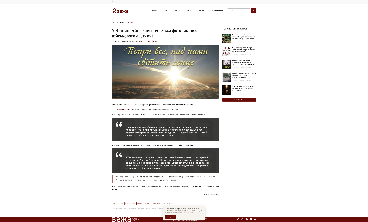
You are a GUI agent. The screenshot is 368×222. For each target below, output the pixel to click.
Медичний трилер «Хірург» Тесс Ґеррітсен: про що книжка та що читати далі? (243, 50)
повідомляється (125, 109)
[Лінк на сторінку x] (251, 219)
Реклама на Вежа (217, 11)
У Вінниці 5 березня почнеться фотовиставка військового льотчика (155, 33)
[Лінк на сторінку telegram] (247, 219)
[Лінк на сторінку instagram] (242, 219)
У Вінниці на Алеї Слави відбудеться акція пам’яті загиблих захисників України (243, 63)
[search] (253, 10)
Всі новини (239, 99)
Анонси (177, 11)
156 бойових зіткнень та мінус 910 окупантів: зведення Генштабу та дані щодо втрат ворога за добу (243, 37)
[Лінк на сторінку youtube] (255, 219)
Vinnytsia (115, 203)
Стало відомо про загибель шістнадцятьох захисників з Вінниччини (242, 88)
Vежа (121, 203)
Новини (154, 11)
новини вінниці (156, 203)
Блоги (189, 11)
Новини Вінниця (167, 203)
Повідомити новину (117, 2)
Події (166, 11)
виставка (147, 203)
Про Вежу (201, 11)
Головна (119, 22)
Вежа (141, 41)
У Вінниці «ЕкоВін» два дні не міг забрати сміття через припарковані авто (244, 75)
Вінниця (127, 203)
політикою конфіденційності (184, 213)
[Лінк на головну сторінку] (120, 10)
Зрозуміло (170, 217)
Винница (139, 203)
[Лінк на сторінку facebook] (238, 219)
